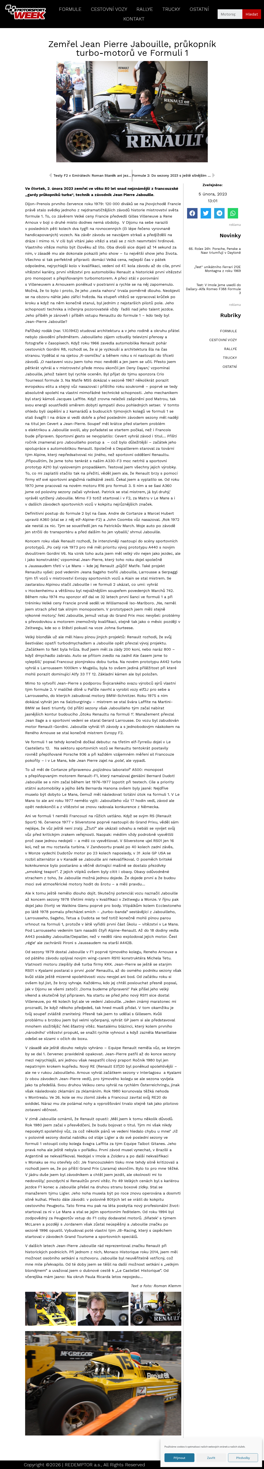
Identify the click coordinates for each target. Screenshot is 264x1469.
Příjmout (179, 1458)
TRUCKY (171, 9)
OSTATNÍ (199, 9)
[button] (192, 213)
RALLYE (144, 9)
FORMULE (70, 9)
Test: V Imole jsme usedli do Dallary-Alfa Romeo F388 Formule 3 (213, 289)
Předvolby (243, 1458)
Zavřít (211, 1458)
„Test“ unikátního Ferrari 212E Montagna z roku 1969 (217, 269)
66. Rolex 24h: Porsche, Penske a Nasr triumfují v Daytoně (215, 251)
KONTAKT (134, 19)
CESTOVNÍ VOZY (109, 9)
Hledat (252, 14)
